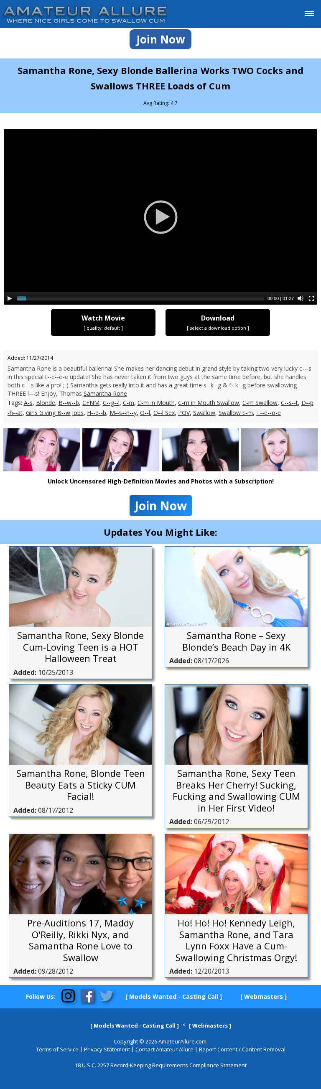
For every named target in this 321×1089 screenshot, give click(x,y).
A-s (28, 403)
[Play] (9, 298)
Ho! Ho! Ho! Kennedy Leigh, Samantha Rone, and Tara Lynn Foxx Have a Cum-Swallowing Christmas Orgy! (236, 940)
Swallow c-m (236, 413)
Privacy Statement (107, 1049)
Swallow (204, 413)
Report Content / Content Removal (242, 1049)
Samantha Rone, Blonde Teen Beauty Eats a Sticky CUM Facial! (80, 785)
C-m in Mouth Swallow (208, 403)
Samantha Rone (105, 393)
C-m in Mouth (156, 403)
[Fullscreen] (311, 298)
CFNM (90, 403)
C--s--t (289, 403)
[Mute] (300, 298)
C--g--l (111, 403)
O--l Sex (164, 413)
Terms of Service (57, 1049)
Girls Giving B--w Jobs (55, 413)
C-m (128, 403)
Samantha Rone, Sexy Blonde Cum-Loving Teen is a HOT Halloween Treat (80, 647)
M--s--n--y (123, 413)
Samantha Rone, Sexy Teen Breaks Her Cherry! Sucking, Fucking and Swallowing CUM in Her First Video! (236, 791)
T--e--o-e (268, 413)
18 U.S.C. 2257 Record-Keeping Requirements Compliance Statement (161, 1065)
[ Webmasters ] (263, 996)
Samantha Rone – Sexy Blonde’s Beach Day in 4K (236, 641)
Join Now (160, 39)
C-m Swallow (260, 403)
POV (184, 413)
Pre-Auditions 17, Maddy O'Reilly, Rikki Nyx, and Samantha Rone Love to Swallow (80, 940)
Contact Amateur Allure (164, 1049)
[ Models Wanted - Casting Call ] (173, 996)
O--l (145, 413)
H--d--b (96, 413)
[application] (160, 217)
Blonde (45, 403)
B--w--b (69, 403)
